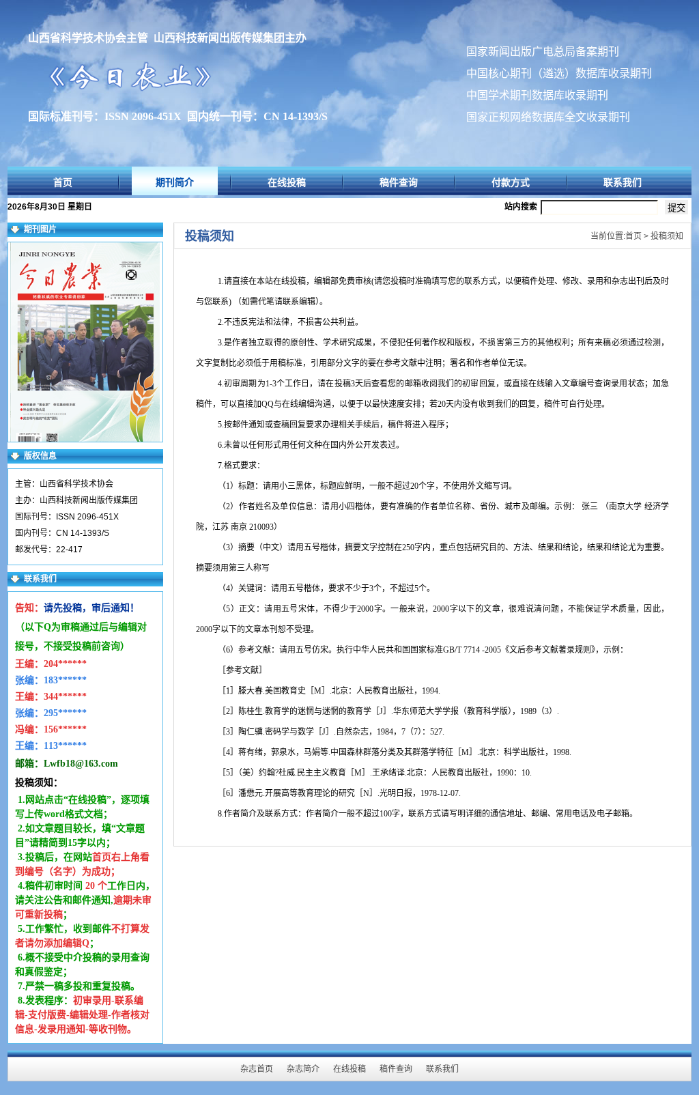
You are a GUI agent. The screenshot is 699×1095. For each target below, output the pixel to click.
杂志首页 (256, 1069)
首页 (62, 182)
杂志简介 (303, 1069)
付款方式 (510, 182)
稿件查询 (399, 182)
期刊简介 (175, 182)
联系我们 (622, 182)
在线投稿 (287, 182)
